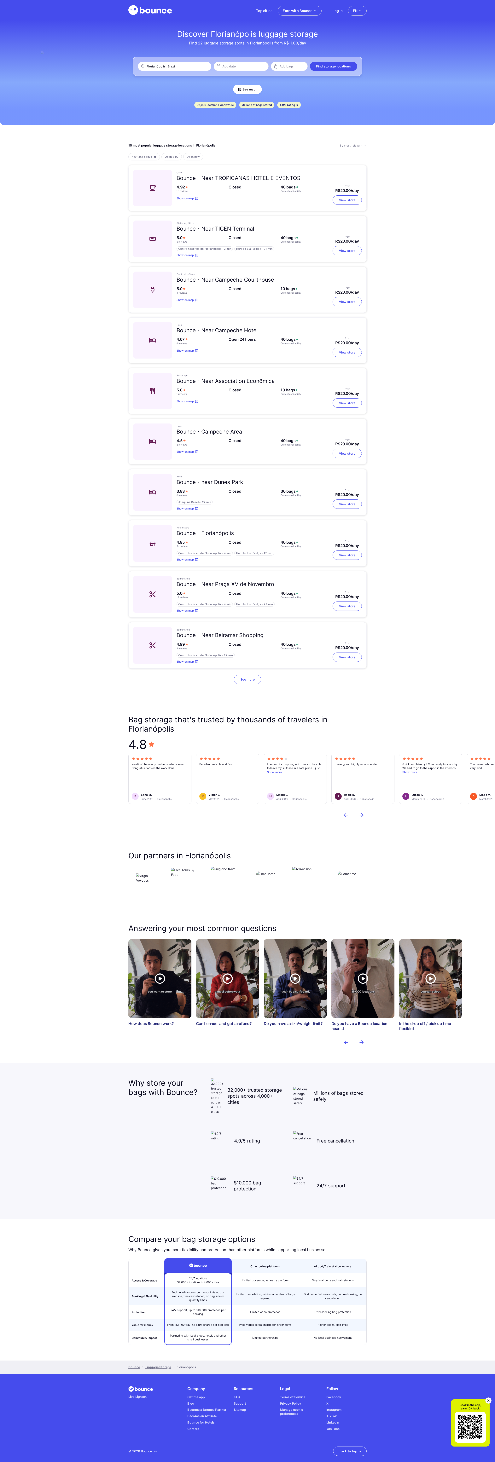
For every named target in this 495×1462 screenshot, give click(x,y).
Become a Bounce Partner (206, 1410)
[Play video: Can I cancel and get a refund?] (227, 978)
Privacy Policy (290, 1403)
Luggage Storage (158, 1367)
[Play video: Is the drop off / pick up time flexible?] (430, 978)
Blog (190, 1403)
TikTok (331, 1416)
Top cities (264, 11)
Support (240, 1403)
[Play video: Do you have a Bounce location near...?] (362, 978)
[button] (333, 66)
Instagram (333, 1410)
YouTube (333, 1429)
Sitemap (240, 1410)
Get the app (196, 1397)
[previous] (346, 815)
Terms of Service (292, 1397)
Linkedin (332, 1422)
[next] (362, 815)
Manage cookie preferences (291, 1412)
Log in (338, 11)
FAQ (237, 1397)
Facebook (333, 1397)
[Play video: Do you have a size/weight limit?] (295, 978)
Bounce (134, 1367)
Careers (193, 1429)
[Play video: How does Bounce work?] (159, 978)
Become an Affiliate (202, 1416)
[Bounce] (150, 10)
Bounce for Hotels (201, 1422)
